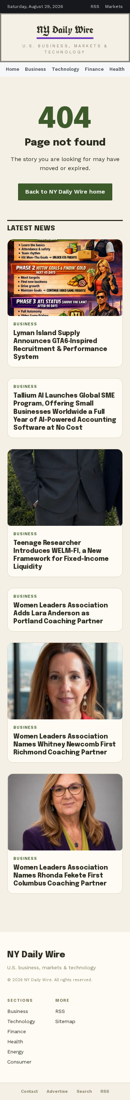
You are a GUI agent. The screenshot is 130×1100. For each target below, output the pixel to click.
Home (12, 69)
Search (84, 1091)
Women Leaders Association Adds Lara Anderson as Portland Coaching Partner (60, 613)
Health (117, 69)
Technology (65, 69)
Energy (15, 1051)
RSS (95, 6)
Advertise (57, 1091)
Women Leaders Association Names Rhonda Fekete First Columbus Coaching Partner (60, 876)
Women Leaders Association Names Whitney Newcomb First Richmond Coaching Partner (64, 744)
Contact (29, 1091)
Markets (114, 6)
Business (35, 69)
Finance (94, 69)
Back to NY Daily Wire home (65, 191)
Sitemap (65, 1021)
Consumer (19, 1062)
